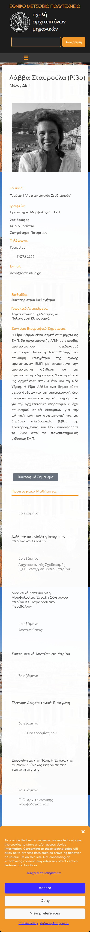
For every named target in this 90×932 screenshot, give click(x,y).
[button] (83, 831)
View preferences (45, 913)
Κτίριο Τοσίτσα (22, 226)
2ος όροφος (20, 220)
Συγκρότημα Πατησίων (28, 232)
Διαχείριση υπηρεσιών (44, 873)
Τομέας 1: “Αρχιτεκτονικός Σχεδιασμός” (40, 195)
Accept (45, 888)
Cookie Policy (28, 923)
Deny (45, 901)
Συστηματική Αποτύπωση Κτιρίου (41, 654)
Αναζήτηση (74, 42)
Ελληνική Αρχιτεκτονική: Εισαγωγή (41, 703)
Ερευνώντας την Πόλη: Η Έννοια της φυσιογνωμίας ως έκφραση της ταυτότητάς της (42, 765)
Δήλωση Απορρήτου (54, 923)
